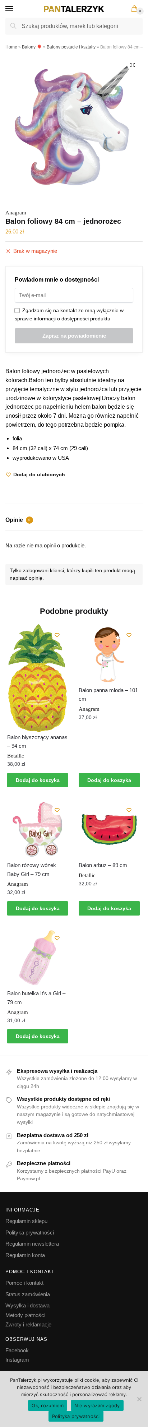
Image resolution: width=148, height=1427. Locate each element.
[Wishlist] (57, 635)
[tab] (74, 521)
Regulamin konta (25, 1255)
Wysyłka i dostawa (27, 1305)
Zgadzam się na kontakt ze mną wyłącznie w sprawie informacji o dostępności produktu (69, 314)
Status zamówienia (27, 1294)
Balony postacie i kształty (71, 47)
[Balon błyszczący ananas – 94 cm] (37, 678)
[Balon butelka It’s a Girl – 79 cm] (37, 957)
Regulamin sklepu (26, 1221)
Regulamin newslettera (32, 1244)
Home (11, 47)
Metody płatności (25, 1315)
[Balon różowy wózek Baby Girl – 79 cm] (37, 829)
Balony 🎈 (32, 47)
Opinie (18, 520)
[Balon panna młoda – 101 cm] (109, 654)
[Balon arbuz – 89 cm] (109, 829)
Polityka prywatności (29, 1232)
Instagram (17, 1360)
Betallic (15, 756)
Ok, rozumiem (48, 1405)
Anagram (15, 213)
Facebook (17, 1350)
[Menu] (16, 9)
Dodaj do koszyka (38, 780)
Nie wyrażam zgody (97, 1405)
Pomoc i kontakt (24, 1283)
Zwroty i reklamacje (28, 1324)
